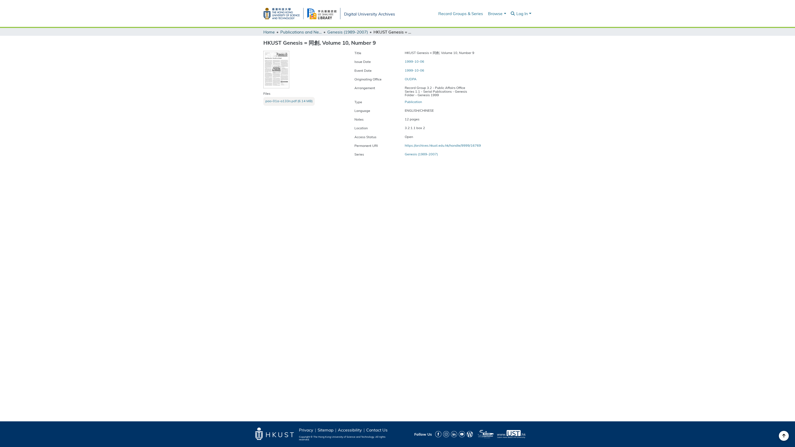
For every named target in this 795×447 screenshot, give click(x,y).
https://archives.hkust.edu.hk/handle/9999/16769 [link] (443, 145)
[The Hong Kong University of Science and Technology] (283, 13)
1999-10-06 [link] (414, 61)
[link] (289, 101)
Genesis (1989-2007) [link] (347, 32)
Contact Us (377, 430)
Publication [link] (413, 101)
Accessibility (350, 430)
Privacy (306, 430)
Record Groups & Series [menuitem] (460, 13)
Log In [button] (522, 13)
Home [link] (269, 32)
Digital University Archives (369, 13)
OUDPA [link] (411, 79)
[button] (512, 13)
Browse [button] (495, 13)
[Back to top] (784, 436)
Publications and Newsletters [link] (301, 32)
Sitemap (326, 430)
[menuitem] (496, 13)
